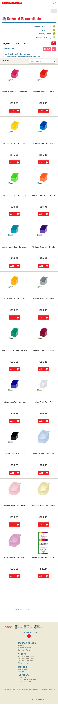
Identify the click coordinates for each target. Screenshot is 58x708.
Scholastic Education (25, 661)
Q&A (54, 3)
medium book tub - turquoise (14, 247)
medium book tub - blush (14, 506)
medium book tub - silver (43, 299)
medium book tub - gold (14, 299)
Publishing (22, 672)
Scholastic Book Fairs (26, 659)
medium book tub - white (43, 402)
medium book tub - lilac (14, 557)
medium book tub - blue (43, 143)
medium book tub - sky (43, 454)
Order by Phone (44, 34)
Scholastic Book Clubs (26, 657)
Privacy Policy (23, 663)
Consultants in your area (27, 680)
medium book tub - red (43, 92)
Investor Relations (24, 648)
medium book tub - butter (43, 506)
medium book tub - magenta (14, 92)
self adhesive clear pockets (43, 557)
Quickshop (46, 30)
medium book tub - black (14, 454)
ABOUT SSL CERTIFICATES (37, 699)
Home (4, 54)
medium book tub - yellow (14, 143)
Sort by (5, 60)
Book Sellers (22, 670)
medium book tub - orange (43, 195)
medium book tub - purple (43, 247)
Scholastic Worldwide (26, 650)
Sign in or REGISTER (42, 26)
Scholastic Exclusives (20, 54)
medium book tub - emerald (14, 350)
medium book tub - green (14, 195)
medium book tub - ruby (43, 350)
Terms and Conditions (26, 682)
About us (21, 646)
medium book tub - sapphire (14, 402)
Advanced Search (9, 48)
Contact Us (48, 3)
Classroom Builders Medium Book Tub (22, 57)
